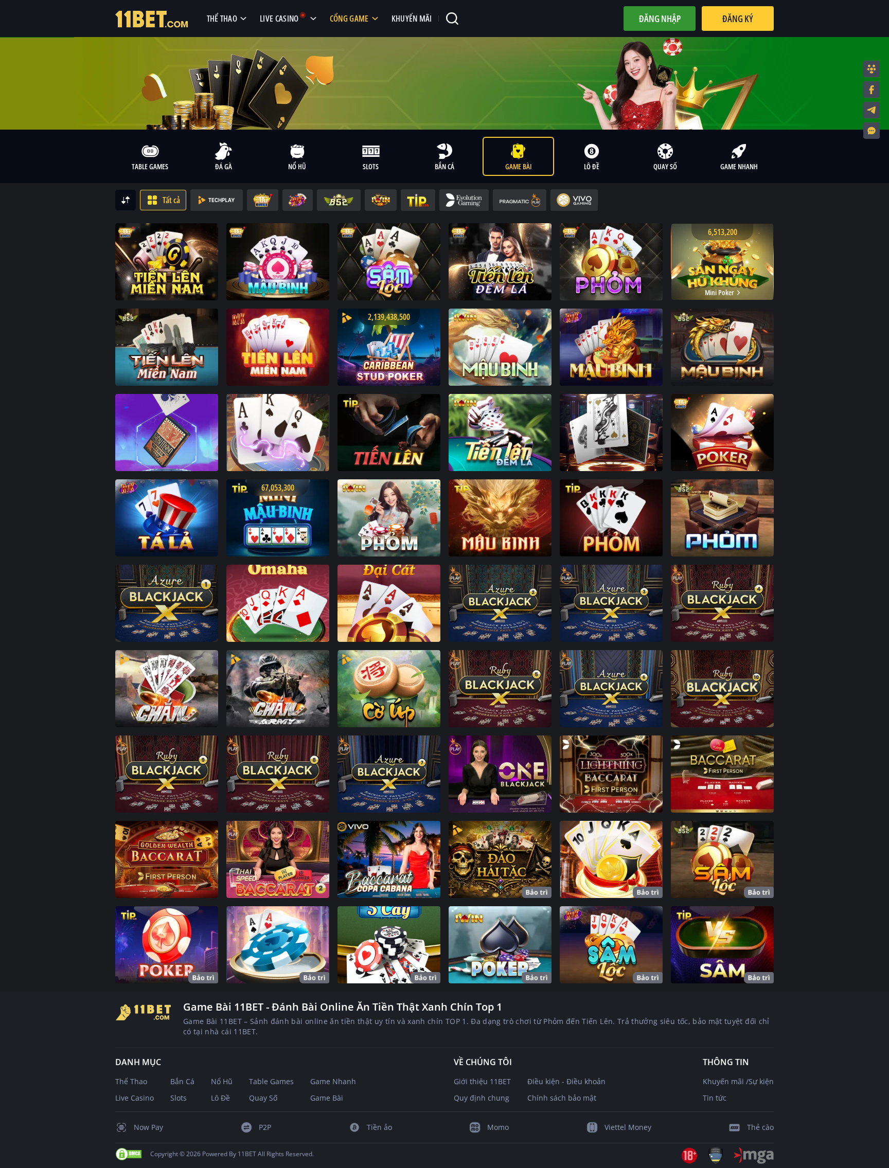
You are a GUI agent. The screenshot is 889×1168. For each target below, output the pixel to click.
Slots (178, 1098)
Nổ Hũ (222, 1081)
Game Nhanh (333, 1081)
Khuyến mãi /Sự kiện (738, 1081)
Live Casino (134, 1098)
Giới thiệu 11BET (482, 1081)
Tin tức (714, 1098)
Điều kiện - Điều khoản (566, 1081)
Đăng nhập (660, 18)
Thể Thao (131, 1081)
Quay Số (263, 1098)
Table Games (271, 1081)
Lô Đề (220, 1098)
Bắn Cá (182, 1081)
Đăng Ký (737, 18)
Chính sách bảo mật (561, 1098)
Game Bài (326, 1098)
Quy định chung (481, 1098)
